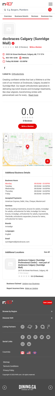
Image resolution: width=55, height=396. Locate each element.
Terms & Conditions (10, 366)
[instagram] (29, 337)
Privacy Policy (8, 370)
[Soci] (48, 327)
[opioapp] (22, 344)
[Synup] (37, 327)
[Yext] (23, 327)
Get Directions (47, 161)
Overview (8, 16)
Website (25, 58)
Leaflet (30, 165)
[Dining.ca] (27, 387)
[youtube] (48, 337)
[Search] (50, 10)
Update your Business (31, 284)
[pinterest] (35, 337)
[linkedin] (29, 344)
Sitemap (6, 362)
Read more (33, 95)
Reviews (34, 16)
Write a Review (36, 47)
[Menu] (50, 4)
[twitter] (41, 337)
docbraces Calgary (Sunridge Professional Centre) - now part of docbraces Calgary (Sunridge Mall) (34, 264)
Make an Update (31, 288)
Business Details (21, 16)
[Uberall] (31, 327)
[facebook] (5, 68)
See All (47, 252)
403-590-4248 (12, 58)
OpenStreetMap (40, 165)
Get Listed (47, 302)
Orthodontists (18, 74)
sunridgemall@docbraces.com (17, 242)
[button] (27, 147)
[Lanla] (43, 327)
